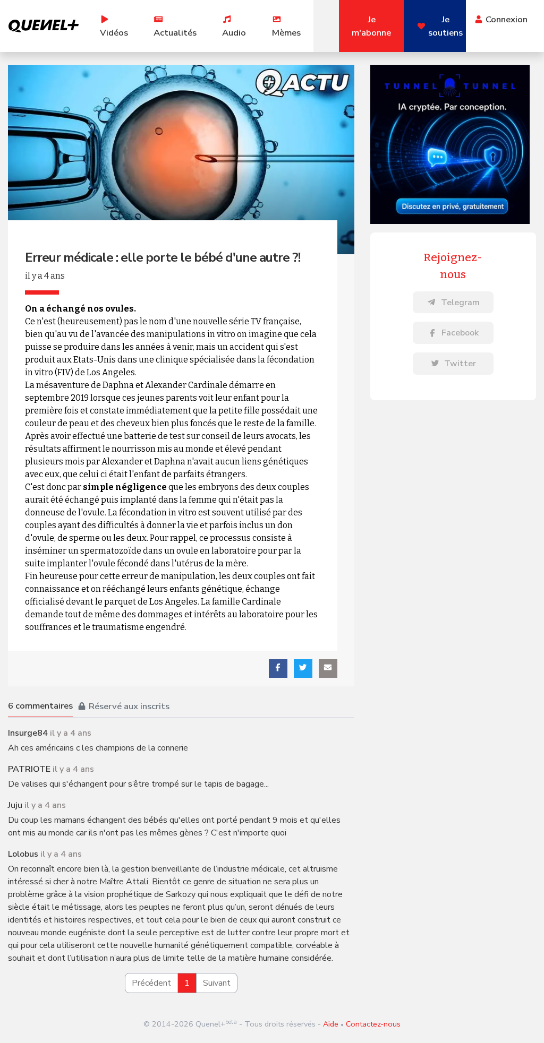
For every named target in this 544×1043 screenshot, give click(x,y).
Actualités (175, 33)
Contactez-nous (373, 1024)
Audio (234, 33)
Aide (330, 1024)
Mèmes (286, 33)
